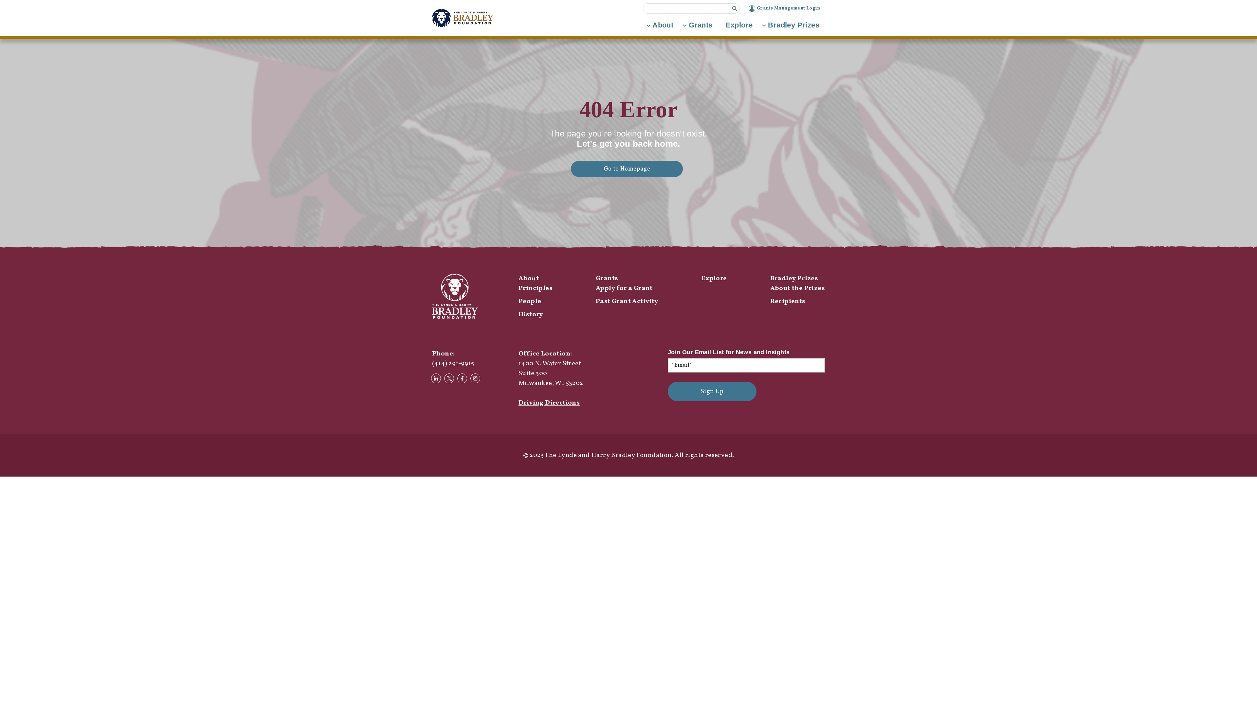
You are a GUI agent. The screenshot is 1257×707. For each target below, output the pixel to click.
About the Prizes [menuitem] (797, 288)
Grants (700, 25)
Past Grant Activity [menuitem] (627, 301)
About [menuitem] (529, 278)
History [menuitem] (531, 314)
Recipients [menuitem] (788, 301)
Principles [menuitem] (536, 288)
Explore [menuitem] (714, 278)
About (662, 25)
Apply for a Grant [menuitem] (624, 288)
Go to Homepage (627, 169)
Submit (734, 8)
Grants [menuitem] (607, 278)
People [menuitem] (530, 301)
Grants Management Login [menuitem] (788, 8)
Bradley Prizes (793, 25)
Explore (739, 25)
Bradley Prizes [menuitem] (794, 278)
